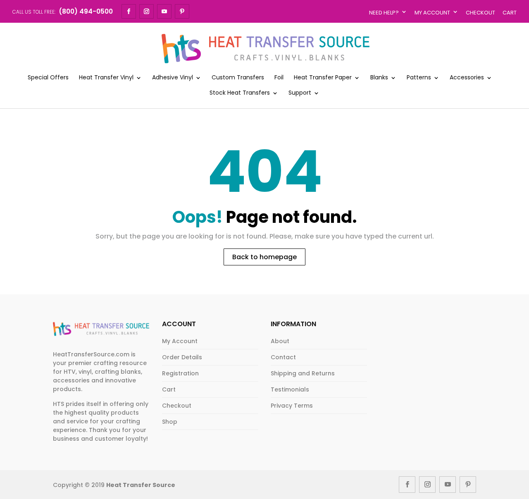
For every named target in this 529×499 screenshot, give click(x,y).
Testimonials (290, 389)
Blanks (379, 77)
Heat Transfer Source (140, 485)
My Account (432, 13)
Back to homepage (264, 257)
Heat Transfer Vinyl (106, 77)
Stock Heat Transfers (240, 93)
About (280, 341)
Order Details (182, 357)
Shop (169, 422)
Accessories (467, 77)
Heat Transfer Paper (323, 77)
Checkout (480, 13)
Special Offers (48, 77)
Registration (180, 373)
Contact (283, 357)
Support (299, 93)
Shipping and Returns (303, 373)
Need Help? (384, 13)
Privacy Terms (292, 405)
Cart (510, 13)
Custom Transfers (238, 77)
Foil (279, 77)
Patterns (419, 77)
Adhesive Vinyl (172, 77)
